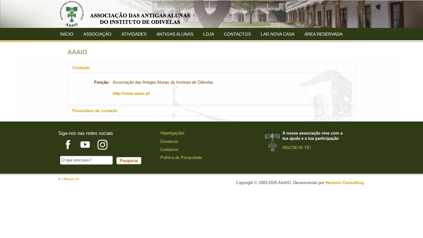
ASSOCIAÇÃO (97, 34)
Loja (208, 34)
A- (60, 179)
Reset (69, 179)
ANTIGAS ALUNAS (174, 34)
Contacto (80, 67)
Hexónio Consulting (344, 182)
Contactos (237, 34)
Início (66, 34)
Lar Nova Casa (277, 34)
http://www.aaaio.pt (131, 93)
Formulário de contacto (94, 110)
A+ (78, 179)
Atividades (133, 34)
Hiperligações (172, 133)
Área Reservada (323, 34)
